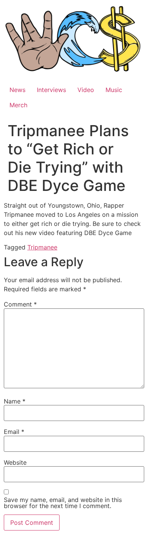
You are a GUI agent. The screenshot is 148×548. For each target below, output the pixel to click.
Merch (18, 105)
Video (85, 90)
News (17, 90)
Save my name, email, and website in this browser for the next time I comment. (63, 503)
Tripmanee (42, 247)
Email (14, 432)
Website (15, 462)
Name (14, 401)
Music (113, 90)
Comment (20, 304)
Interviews (51, 90)
